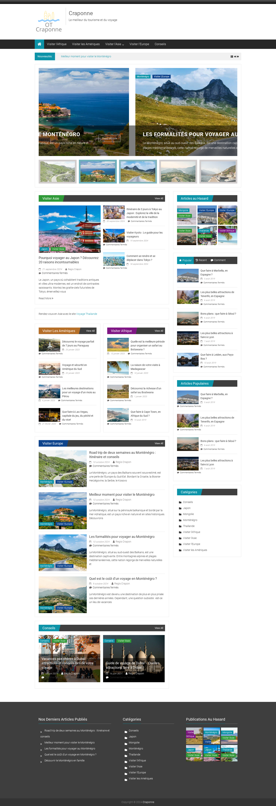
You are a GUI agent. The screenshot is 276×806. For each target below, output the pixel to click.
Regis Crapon (74, 269)
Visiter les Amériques (86, 44)
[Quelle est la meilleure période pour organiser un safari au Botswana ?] (118, 344)
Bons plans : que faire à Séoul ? (218, 313)
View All (159, 198)
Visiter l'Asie (58, 249)
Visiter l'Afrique (226, 230)
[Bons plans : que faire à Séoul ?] (188, 318)
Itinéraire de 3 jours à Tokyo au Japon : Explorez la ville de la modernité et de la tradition (144, 213)
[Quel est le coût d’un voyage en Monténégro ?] (63, 594)
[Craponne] (39, 44)
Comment (220, 260)
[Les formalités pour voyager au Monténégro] (63, 552)
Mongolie (183, 210)
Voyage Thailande (86, 313)
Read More (210, 138)
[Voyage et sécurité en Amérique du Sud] (49, 367)
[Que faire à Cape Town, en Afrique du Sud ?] (118, 414)
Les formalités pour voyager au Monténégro (113, 134)
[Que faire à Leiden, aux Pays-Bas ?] (188, 359)
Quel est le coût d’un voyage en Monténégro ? (123, 579)
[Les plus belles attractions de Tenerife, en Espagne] (188, 296)
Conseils (160, 44)
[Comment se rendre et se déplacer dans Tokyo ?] (114, 258)
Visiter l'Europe (64, 76)
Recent (203, 260)
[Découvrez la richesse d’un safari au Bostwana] (118, 391)
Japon (44, 249)
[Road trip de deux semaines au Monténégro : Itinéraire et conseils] (63, 468)
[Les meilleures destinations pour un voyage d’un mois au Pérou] (49, 391)
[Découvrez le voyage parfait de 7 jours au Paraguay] (49, 344)
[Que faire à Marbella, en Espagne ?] (188, 275)
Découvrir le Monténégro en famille (64, 760)
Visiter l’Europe (139, 44)
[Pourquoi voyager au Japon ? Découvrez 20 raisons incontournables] (69, 228)
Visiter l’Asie (113, 44)
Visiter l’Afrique (56, 44)
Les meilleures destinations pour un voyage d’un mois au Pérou (79, 392)
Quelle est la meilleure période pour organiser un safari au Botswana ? (148, 345)
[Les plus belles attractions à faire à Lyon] (188, 337)
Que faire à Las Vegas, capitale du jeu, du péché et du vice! (77, 415)
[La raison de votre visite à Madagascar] (118, 367)
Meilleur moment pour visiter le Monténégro (86, 56)
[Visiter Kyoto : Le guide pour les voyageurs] (114, 235)
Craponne (81, 13)
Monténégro (46, 76)
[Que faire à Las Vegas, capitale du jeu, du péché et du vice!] (49, 414)
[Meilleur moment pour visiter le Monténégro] (63, 510)
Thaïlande (204, 230)
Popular (187, 260)
